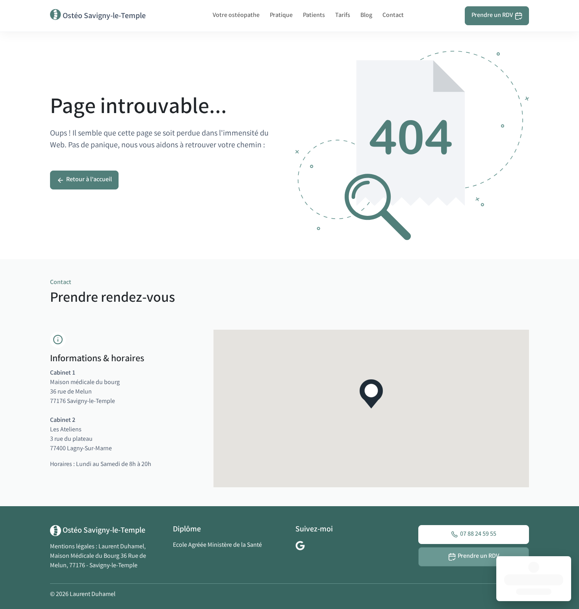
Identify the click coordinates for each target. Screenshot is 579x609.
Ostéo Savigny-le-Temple (103, 16)
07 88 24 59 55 (478, 534)
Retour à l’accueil (89, 179)
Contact (393, 15)
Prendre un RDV (492, 15)
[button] (371, 393)
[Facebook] (300, 545)
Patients (314, 15)
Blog (366, 15)
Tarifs (342, 15)
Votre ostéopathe (236, 15)
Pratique (281, 15)
